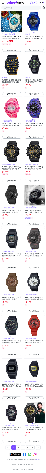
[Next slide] (20, 21)
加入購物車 (13, 50)
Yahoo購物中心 (15, 2)
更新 (37, 459)
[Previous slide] (2, 21)
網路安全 (16, 470)
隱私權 (23, 470)
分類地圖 (30, 470)
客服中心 (14, 464)
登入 (33, 3)
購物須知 (30, 464)
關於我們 (22, 464)
